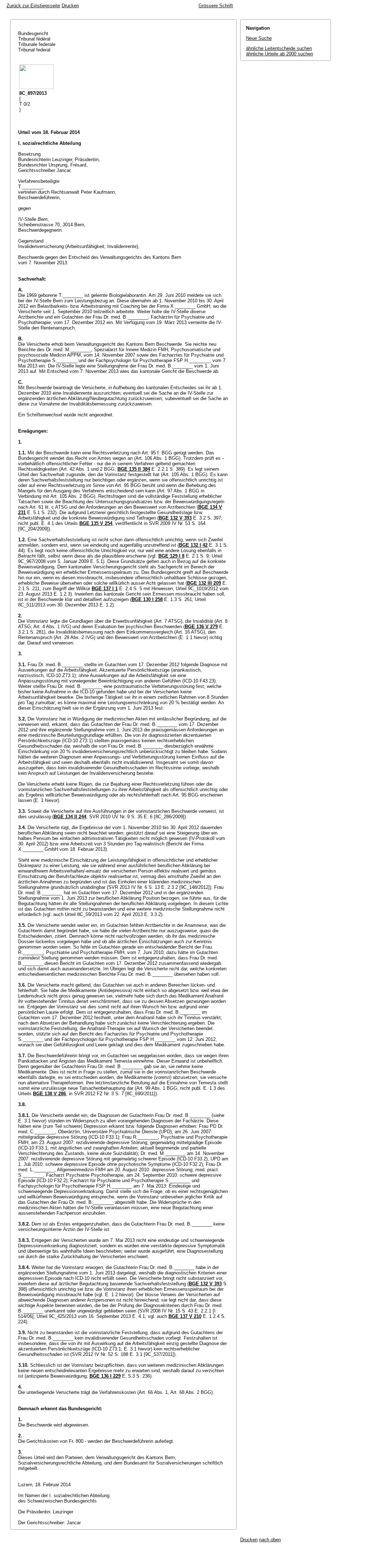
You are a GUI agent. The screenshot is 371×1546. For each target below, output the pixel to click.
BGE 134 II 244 (70, 816)
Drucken (70, 5)
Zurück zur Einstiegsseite (33, 5)
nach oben (270, 1539)
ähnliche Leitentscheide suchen (279, 48)
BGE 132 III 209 (204, 583)
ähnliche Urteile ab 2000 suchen (279, 53)
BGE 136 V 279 (201, 626)
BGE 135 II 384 (133, 469)
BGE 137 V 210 (184, 1316)
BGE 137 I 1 (105, 588)
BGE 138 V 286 (49, 1093)
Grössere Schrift (216, 5)
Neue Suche (259, 38)
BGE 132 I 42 (193, 545)
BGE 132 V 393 (175, 518)
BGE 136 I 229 (105, 1376)
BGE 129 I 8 (171, 556)
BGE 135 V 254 (95, 523)
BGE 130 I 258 (147, 599)
